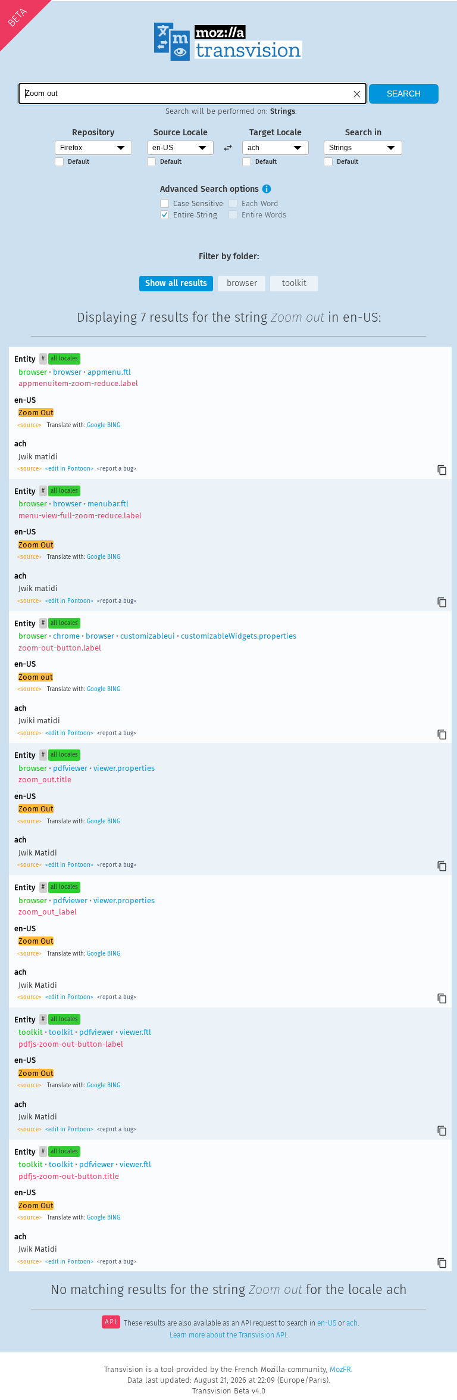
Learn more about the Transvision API (228, 1335)
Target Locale (275, 132)
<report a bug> (115, 468)
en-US (326, 1323)
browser (242, 283)
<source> (30, 425)
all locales (64, 358)
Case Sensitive (198, 203)
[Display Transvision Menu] (410, 12)
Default (78, 162)
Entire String (195, 214)
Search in (363, 132)
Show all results (176, 283)
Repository (93, 132)
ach (352, 1323)
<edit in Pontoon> (69, 468)
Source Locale (181, 132)
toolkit (294, 283)
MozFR (340, 1369)
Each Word (260, 203)
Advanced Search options (209, 189)
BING (113, 425)
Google (96, 425)
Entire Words (264, 214)
